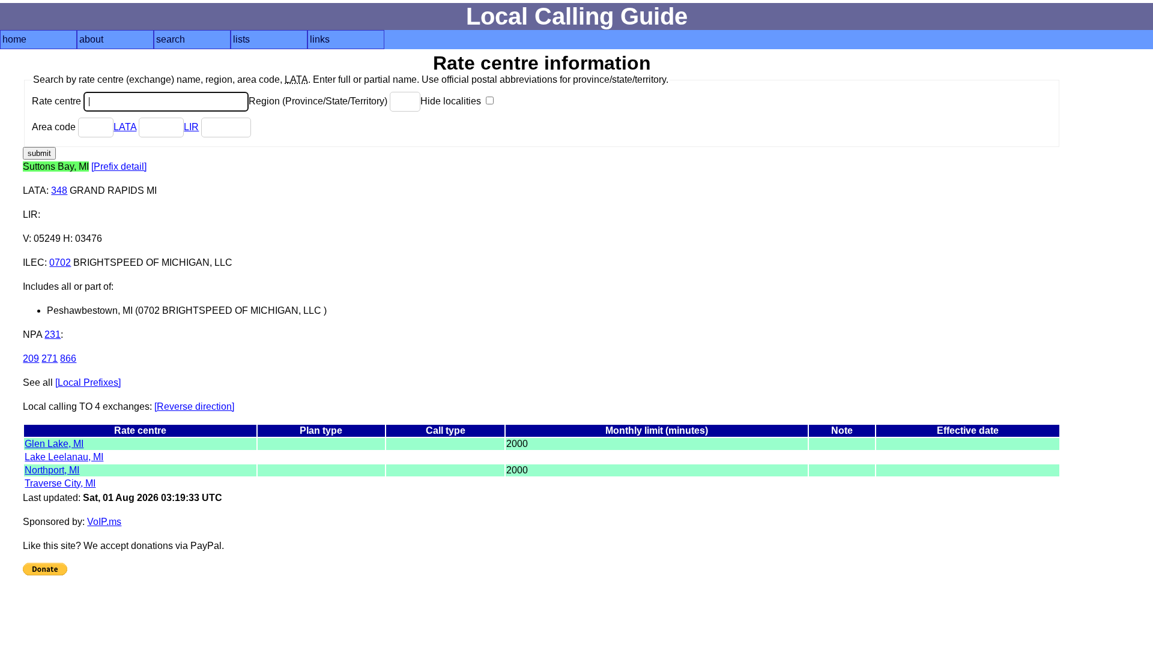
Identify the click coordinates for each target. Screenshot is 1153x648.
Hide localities (451, 101)
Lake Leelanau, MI (64, 457)
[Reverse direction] (194, 406)
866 (68, 358)
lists (241, 39)
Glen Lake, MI (54, 444)
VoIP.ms (104, 522)
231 (52, 334)
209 (31, 358)
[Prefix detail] (119, 166)
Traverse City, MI (60, 483)
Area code (55, 127)
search (170, 39)
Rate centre (57, 101)
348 (59, 190)
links (320, 39)
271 (49, 358)
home (14, 39)
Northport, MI (52, 470)
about (91, 39)
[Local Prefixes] (88, 382)
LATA (124, 127)
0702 (60, 262)
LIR (191, 127)
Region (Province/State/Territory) (319, 101)
